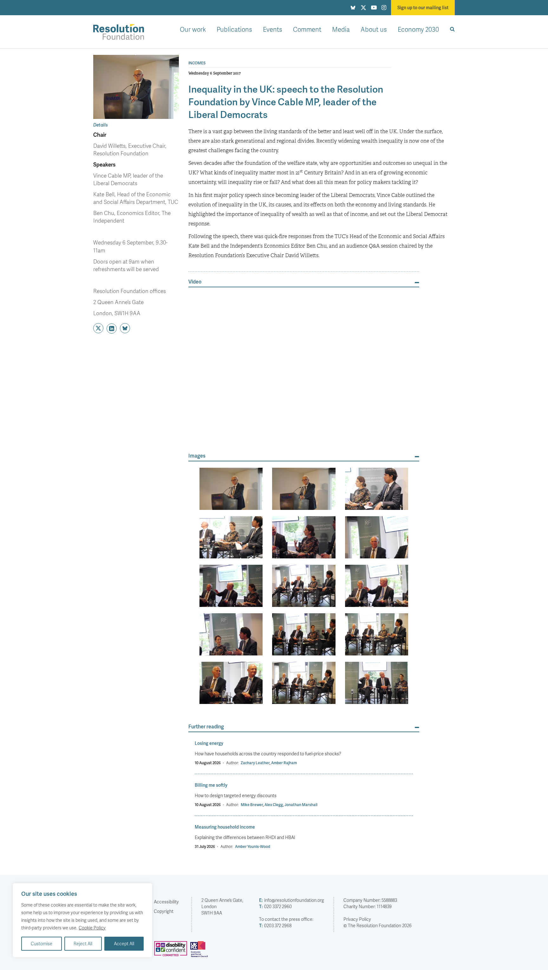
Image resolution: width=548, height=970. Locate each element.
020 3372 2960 (275, 906)
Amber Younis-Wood (252, 846)
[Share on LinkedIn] (112, 328)
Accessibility (166, 902)
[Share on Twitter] (98, 328)
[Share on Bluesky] (125, 328)
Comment (307, 29)
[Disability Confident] (172, 951)
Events (272, 29)
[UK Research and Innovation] (200, 951)
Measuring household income (225, 827)
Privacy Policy (357, 919)
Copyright (163, 911)
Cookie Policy (92, 928)
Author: (232, 762)
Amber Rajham (284, 762)
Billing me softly (211, 785)
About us (374, 29)
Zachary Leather (255, 762)
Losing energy (209, 743)
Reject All (83, 944)
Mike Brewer (252, 804)
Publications (234, 29)
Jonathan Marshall (300, 804)
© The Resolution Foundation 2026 (377, 925)
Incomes (197, 63)
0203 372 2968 (275, 925)
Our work (193, 29)
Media (341, 29)
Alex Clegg (273, 804)
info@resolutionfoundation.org (291, 900)
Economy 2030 (418, 29)
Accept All (124, 944)
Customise (41, 944)
